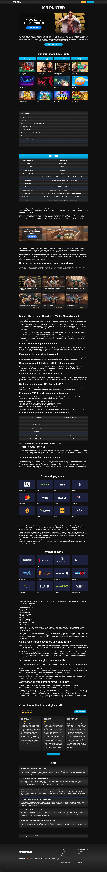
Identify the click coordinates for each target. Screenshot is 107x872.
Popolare (26, 58)
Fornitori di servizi (25, 129)
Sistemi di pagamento (26, 126)
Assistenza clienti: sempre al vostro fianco (31, 139)
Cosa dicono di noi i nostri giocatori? (30, 142)
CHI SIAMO (24, 120)
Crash (61, 58)
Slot (79, 58)
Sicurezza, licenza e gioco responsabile (31, 135)
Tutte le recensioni (53, 754)
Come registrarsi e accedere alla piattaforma (32, 132)
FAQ (22, 145)
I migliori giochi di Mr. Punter (28, 117)
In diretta (44, 58)
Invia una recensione (80, 711)
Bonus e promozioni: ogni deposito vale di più (32, 123)
